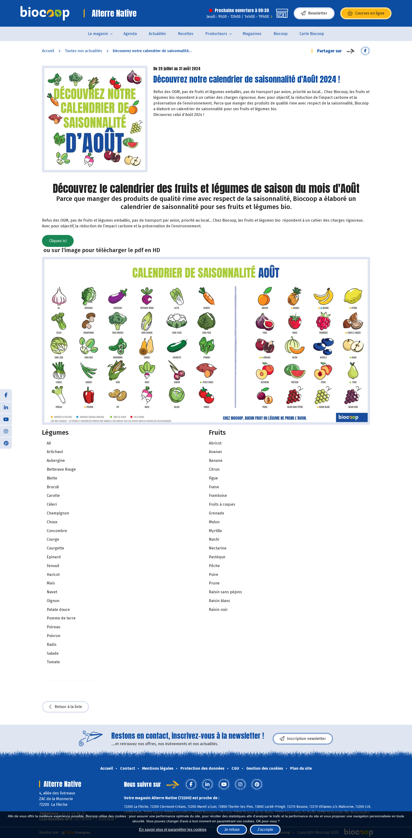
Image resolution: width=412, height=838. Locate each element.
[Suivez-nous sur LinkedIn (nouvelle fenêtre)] (6, 407)
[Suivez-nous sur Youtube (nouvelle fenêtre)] (6, 419)
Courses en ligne (369, 13)
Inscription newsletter (306, 738)
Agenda (130, 33)
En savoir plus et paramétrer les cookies (172, 830)
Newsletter (317, 13)
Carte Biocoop (311, 33)
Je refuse (232, 830)
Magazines (252, 33)
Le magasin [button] (98, 33)
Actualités (157, 33)
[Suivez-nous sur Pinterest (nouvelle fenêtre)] (6, 443)
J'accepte (265, 830)
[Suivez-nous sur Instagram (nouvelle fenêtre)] (6, 431)
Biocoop (280, 33)
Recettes (185, 33)
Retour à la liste (68, 706)
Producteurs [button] (216, 33)
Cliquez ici (58, 241)
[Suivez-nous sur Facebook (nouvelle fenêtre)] (6, 395)
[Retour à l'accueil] (45, 13)
